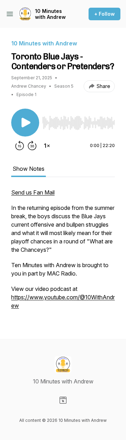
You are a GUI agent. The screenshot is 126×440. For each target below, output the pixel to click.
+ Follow (104, 14)
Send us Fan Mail (33, 192)
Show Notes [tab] (28, 168)
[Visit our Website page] (62, 400)
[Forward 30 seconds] (32, 146)
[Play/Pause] (25, 123)
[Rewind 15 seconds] (19, 146)
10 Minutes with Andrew (50, 14)
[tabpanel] (63, 252)
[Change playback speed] (47, 146)
